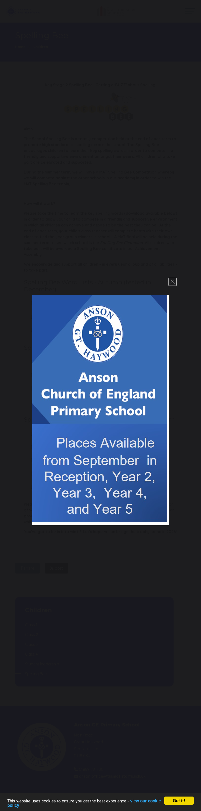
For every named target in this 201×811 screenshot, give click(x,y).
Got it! (179, 800)
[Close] (172, 282)
